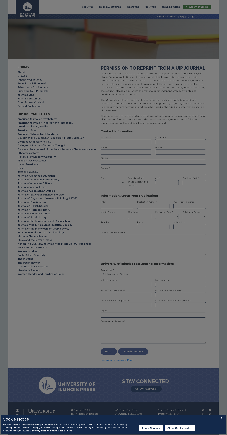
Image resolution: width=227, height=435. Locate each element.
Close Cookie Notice (179, 428)
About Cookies (151, 428)
